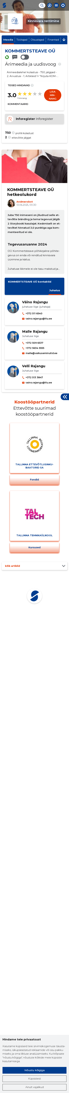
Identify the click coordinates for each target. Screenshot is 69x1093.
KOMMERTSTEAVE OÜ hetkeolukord (30, 192)
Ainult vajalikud (34, 1087)
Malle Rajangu (34, 331)
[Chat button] (49, 5)
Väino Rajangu (35, 302)
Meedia (8, 39)
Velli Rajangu (33, 366)
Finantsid (53, 39)
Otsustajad (37, 39)
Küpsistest (34, 1078)
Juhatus (54, 290)
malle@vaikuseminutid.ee (41, 353)
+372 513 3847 (34, 377)
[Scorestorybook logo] (4, 5)
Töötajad (21, 39)
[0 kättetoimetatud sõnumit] (14, 57)
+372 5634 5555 (35, 348)
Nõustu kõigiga (34, 1070)
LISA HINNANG (52, 95)
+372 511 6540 (34, 313)
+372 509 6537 (34, 342)
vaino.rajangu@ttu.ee (39, 318)
